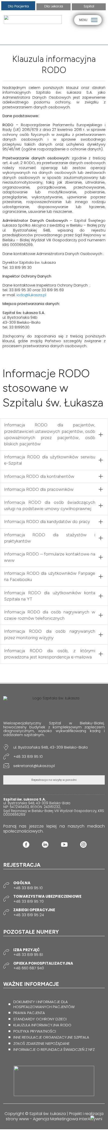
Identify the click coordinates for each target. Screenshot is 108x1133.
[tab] (54, 434)
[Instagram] (83, 844)
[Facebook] (26, 844)
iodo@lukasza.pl (31, 294)
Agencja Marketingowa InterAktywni (67, 1119)
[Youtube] (64, 844)
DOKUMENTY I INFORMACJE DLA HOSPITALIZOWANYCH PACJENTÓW (44, 1004)
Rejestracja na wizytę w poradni (54, 780)
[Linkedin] (45, 844)
